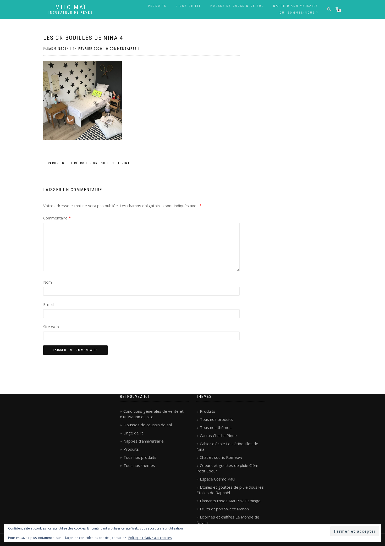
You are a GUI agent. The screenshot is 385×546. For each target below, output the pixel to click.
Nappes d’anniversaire (143, 441)
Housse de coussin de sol (237, 6)
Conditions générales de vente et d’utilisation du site (152, 414)
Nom (47, 282)
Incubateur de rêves (70, 12)
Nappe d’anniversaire (295, 6)
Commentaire (57, 217)
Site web (51, 326)
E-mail (48, 304)
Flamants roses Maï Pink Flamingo (230, 500)
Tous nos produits (139, 457)
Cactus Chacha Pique (218, 435)
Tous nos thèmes (139, 465)
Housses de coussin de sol (147, 424)
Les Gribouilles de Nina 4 (83, 38)
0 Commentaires (121, 49)
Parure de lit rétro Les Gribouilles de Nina (86, 163)
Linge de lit (188, 6)
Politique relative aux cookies (150, 538)
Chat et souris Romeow (221, 457)
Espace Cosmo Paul (217, 479)
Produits (157, 6)
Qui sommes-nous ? (298, 12)
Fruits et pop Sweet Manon (224, 508)
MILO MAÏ (70, 7)
